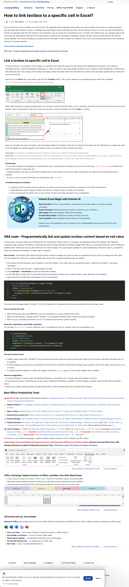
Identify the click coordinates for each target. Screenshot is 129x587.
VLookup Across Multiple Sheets (75, 411)
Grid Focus (26, 422)
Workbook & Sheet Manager (71, 422)
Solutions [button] (28, 8)
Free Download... (111, 469)
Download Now (87, 223)
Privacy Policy (69, 563)
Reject (98, 578)
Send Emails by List (54, 425)
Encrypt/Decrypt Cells (35, 425)
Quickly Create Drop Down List (41, 415)
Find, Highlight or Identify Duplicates (35, 405)
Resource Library (92, 422)
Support (79, 8)
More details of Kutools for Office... (86, 547)
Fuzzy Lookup (96, 411)
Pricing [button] (50, 8)
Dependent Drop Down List (66, 415)
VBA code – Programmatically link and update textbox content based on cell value (36, 51)
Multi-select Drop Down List (90, 415)
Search (92, 8)
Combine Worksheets (16, 425)
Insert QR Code (48, 432)
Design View (38, 422)
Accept (88, 578)
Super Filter (69, 425)
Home (13, 563)
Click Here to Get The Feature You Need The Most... (76, 445)
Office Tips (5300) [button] (65, 8)
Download (39, 8)
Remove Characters (47, 429)
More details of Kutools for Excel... (86, 469)
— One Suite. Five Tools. (26, 2)
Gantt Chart (80, 429)
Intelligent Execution (57, 398)
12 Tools (26, 429)
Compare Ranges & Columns (110, 419)
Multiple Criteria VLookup (28, 411)
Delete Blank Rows (59, 405)
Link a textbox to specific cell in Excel (18, 46)
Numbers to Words (104, 432)
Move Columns (56, 419)
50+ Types (68, 429)
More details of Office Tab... (89, 510)
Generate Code (73, 398)
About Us (90, 563)
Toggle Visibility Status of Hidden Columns (80, 419)
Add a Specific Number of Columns (35, 419)
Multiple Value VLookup (51, 411)
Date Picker (115, 422)
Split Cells (64, 435)
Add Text (35, 429)
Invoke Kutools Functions (24, 401)
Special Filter (83, 425)
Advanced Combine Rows (49, 435)
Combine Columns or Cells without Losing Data (88, 405)
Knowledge (31, 563)
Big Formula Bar (52, 422)
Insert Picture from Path (64, 432)
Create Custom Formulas (91, 398)
